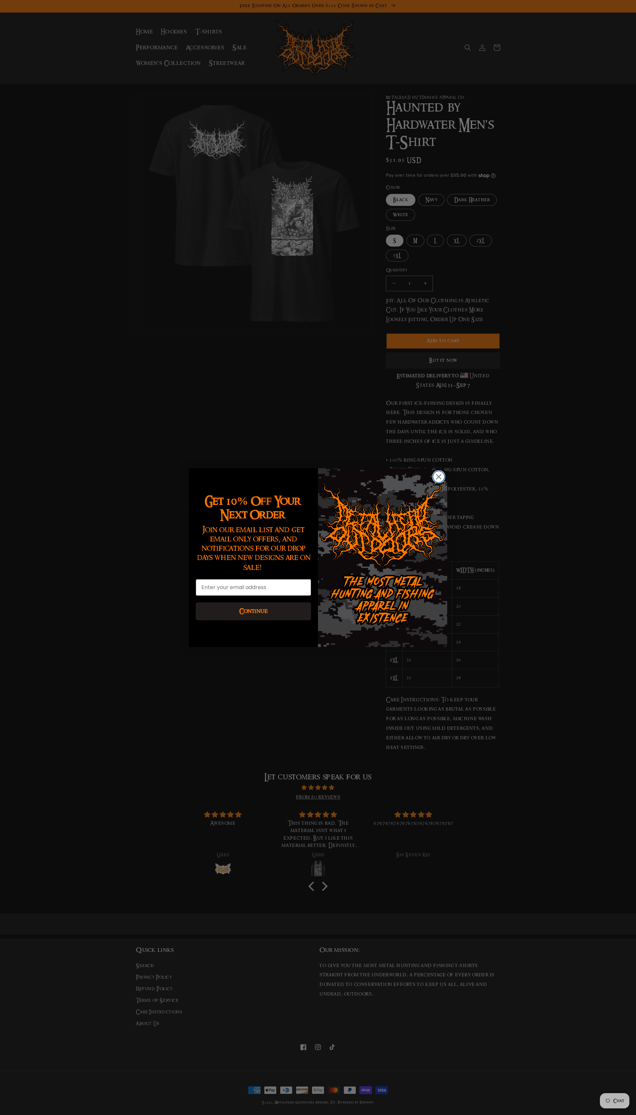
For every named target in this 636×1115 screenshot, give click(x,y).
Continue (253, 611)
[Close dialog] (439, 477)
